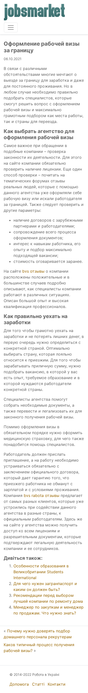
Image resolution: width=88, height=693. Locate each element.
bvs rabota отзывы (41, 495)
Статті (38, 684)
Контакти (57, 684)
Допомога (19, 684)
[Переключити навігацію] (11, 27)
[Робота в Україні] (35, 12)
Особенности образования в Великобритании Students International (41, 571)
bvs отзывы (33, 271)
